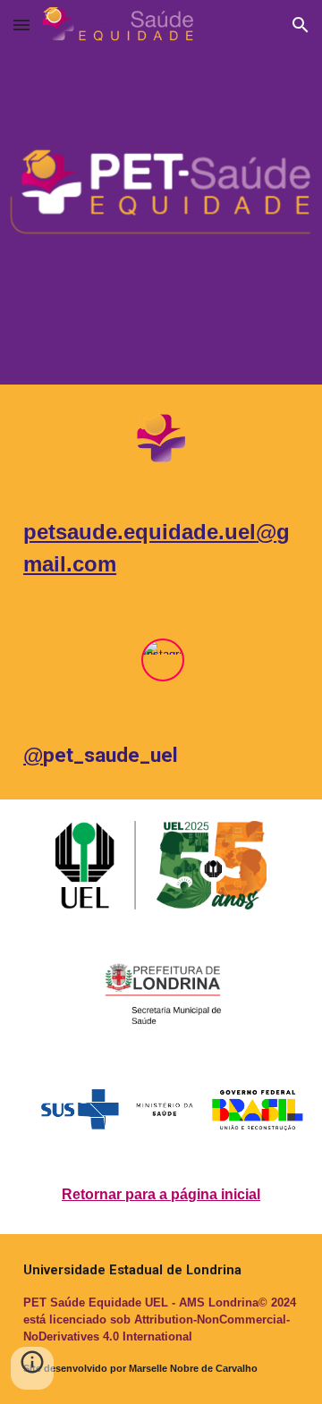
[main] (161, 548)
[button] (21, 24)
